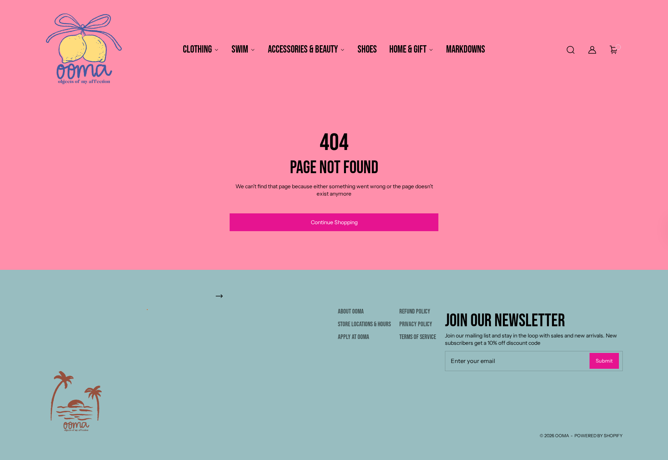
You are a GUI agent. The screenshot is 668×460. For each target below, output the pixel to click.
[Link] (334, 296)
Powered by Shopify (598, 435)
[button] (570, 50)
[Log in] (592, 50)
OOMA (562, 435)
